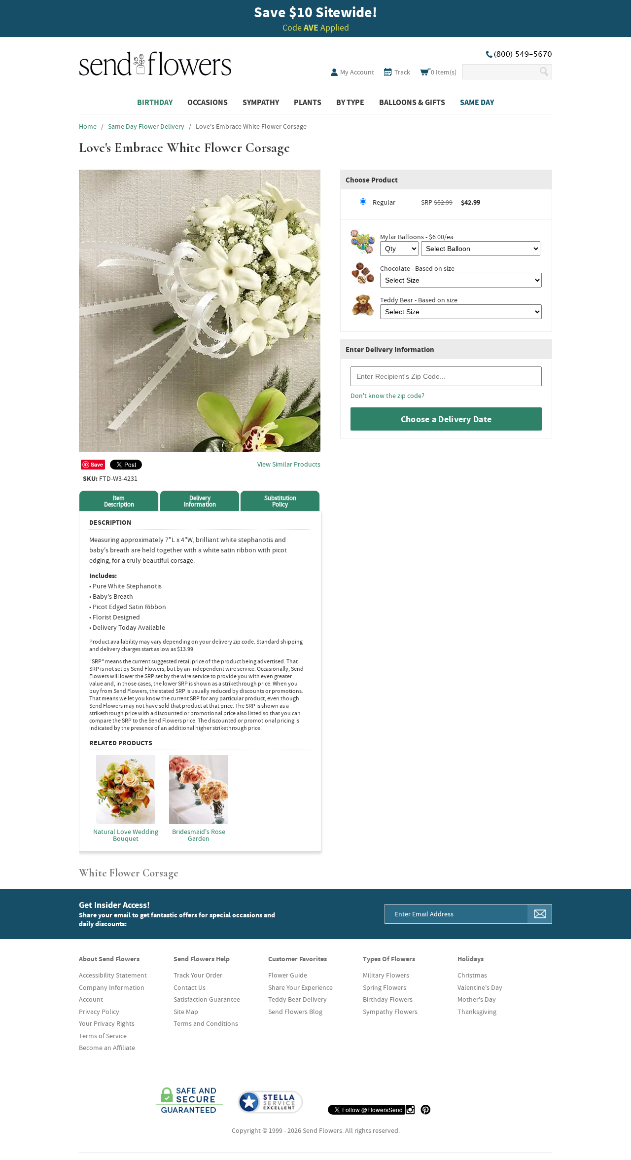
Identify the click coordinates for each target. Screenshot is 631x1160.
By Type (350, 102)
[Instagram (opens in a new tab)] (410, 1110)
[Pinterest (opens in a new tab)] (425, 1110)
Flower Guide (287, 975)
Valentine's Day (479, 987)
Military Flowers (386, 975)
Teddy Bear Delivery (297, 999)
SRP (426, 202)
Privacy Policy (99, 1011)
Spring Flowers (384, 987)
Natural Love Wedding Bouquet (125, 834)
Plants (307, 102)
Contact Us (190, 987)
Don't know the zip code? (387, 395)
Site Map (186, 1011)
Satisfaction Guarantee (207, 999)
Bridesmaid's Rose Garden (198, 834)
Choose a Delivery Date (446, 419)
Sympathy (261, 102)
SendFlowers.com (155, 61)
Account (91, 999)
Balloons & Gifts (412, 102)
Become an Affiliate (107, 1047)
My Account (357, 72)
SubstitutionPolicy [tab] (280, 501)
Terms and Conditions (206, 1023)
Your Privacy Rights (107, 1023)
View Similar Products (288, 464)
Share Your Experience (300, 987)
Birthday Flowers (388, 999)
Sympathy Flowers (390, 1011)
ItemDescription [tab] (119, 501)
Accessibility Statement (113, 975)
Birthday (155, 102)
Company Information (111, 987)
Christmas (472, 975)
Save (97, 464)
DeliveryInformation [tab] (200, 501)
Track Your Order (198, 975)
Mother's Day (476, 999)
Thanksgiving (476, 1011)
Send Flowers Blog (295, 1011)
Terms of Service (103, 1035)
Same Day (477, 102)
